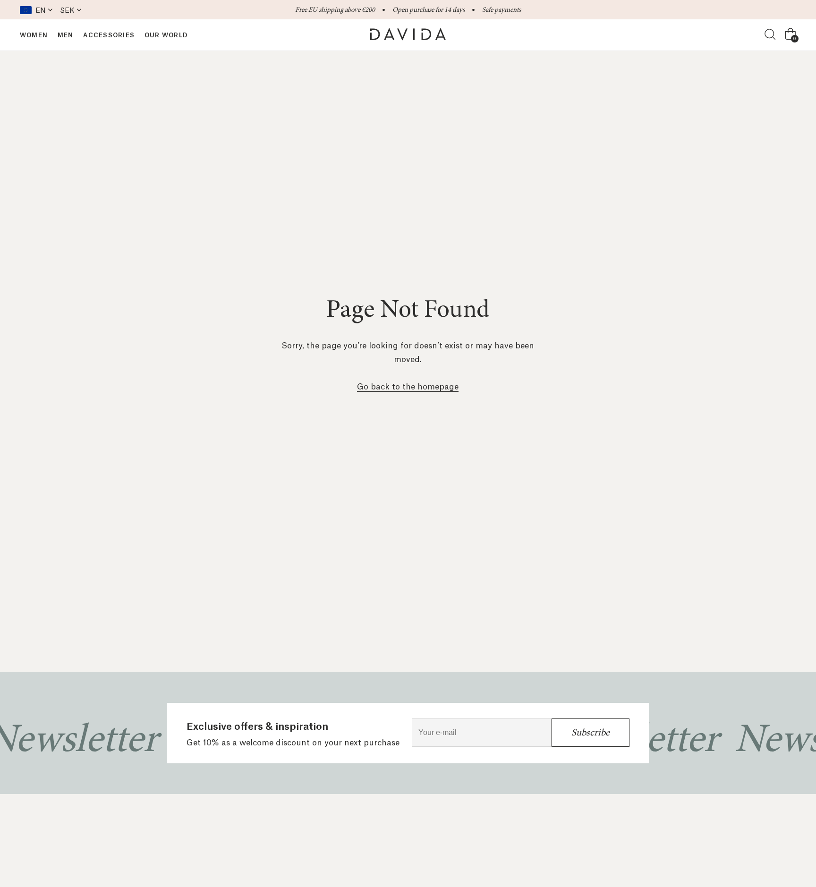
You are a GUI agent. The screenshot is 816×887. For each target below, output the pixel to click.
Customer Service (356, 834)
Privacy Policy (522, 834)
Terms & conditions (443, 834)
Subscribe (590, 732)
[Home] (408, 34)
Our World (288, 834)
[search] (771, 35)
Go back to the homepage (408, 385)
